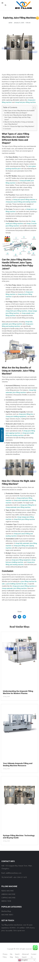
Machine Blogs (6, 911)
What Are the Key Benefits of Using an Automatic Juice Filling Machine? (18, 123)
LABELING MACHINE (8, 894)
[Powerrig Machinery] (23, 5)
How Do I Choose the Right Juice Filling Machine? (19, 126)
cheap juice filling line (26, 414)
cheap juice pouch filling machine (24, 199)
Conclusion (7, 128)
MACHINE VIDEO (7, 915)
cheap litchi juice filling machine (16, 311)
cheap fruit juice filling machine (25, 102)
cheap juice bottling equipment (16, 416)
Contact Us (2, 435)
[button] (14, 616)
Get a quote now (19, 930)
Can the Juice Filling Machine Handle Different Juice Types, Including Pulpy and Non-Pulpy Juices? (18, 117)
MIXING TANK (6, 901)
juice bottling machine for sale (17, 584)
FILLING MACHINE (7, 891)
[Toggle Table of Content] (33, 107)
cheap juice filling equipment (20, 560)
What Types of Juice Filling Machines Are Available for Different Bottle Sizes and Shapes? (19, 112)
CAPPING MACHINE (8, 898)
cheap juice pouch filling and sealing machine (21, 202)
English (24, 960)
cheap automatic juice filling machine (18, 507)
